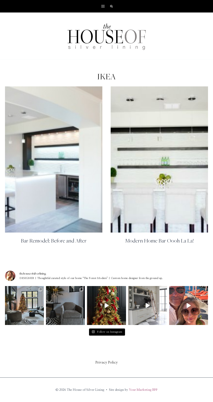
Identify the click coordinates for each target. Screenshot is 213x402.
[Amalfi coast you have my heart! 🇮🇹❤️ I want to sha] (188, 305)
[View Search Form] (111, 6)
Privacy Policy (106, 362)
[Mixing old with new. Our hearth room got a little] (65, 305)
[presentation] (53, 159)
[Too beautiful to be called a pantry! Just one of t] (147, 305)
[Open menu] (103, 6)
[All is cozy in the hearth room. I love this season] (24, 305)
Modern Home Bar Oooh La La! (159, 240)
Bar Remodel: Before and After (54, 240)
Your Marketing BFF (143, 389)
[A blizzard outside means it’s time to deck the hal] (106, 305)
